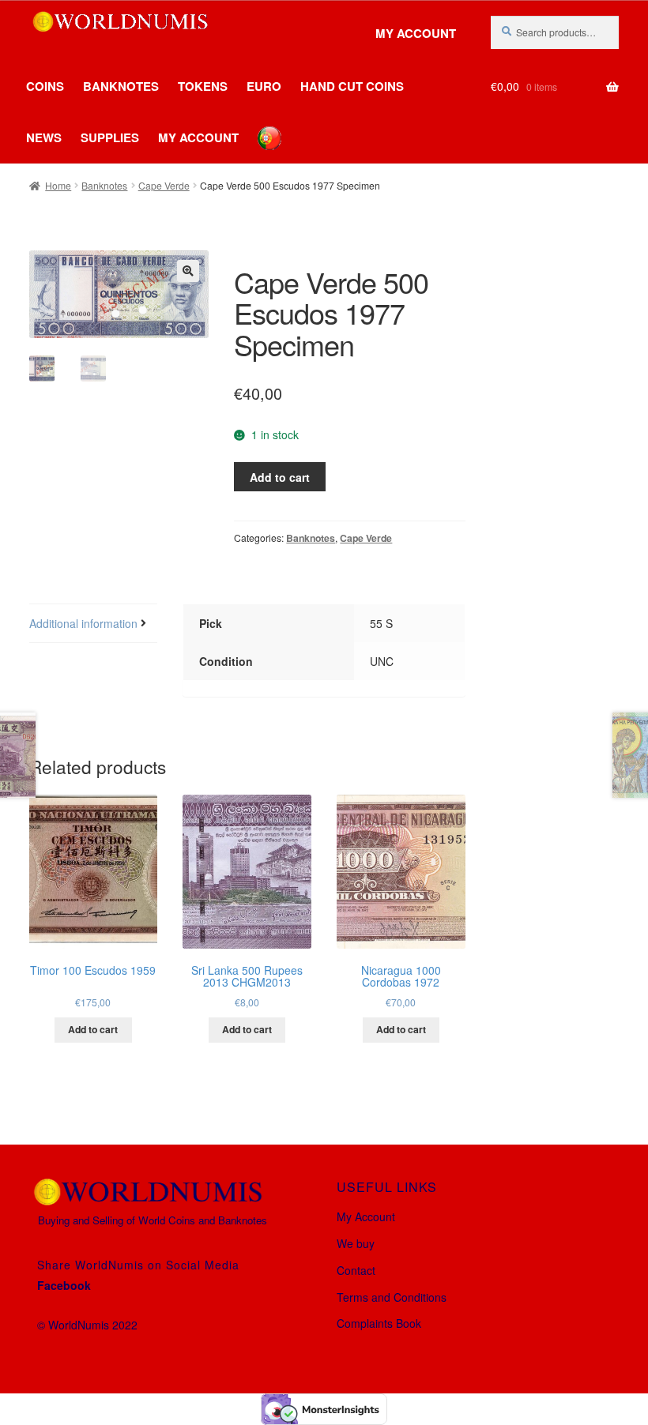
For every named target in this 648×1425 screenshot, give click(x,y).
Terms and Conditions (391, 1297)
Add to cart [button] (93, 1029)
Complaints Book (379, 1323)
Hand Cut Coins (352, 86)
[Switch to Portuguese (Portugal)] (258, 126)
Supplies (110, 137)
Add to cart (280, 477)
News (44, 137)
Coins (45, 86)
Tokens (203, 86)
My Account (415, 33)
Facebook (64, 1285)
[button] (188, 271)
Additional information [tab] (83, 623)
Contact (356, 1270)
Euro (264, 86)
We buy (356, 1243)
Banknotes (121, 86)
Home (58, 185)
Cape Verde (164, 185)
